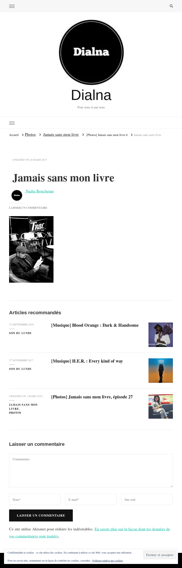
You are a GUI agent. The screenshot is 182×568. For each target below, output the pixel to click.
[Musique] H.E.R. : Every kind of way (87, 361)
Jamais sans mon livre (61, 134)
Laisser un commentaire (28, 208)
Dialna (91, 95)
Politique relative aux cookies (107, 560)
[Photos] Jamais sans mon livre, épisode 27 (92, 397)
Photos (30, 134)
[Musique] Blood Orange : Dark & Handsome (95, 325)
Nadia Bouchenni (39, 191)
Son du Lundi (20, 333)
